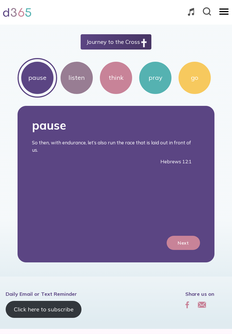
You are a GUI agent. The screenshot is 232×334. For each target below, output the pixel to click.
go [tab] (194, 78)
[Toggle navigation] (224, 12)
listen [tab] (76, 78)
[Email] (202, 304)
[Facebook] (187, 304)
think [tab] (116, 78)
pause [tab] (37, 78)
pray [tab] (155, 78)
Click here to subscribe (44, 309)
